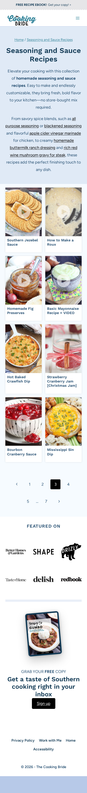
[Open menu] (77, 18)
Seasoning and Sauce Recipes (50, 39)
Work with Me (50, 740)
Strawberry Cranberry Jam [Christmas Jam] (62, 381)
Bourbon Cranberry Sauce (21, 452)
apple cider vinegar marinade (55, 133)
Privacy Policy (23, 740)
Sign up (43, 703)
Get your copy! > (43, 5)
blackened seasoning (63, 125)
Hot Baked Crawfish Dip (18, 379)
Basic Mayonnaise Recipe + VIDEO (63, 310)
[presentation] (23, 212)
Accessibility (43, 749)
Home (19, 39)
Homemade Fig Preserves (20, 310)
